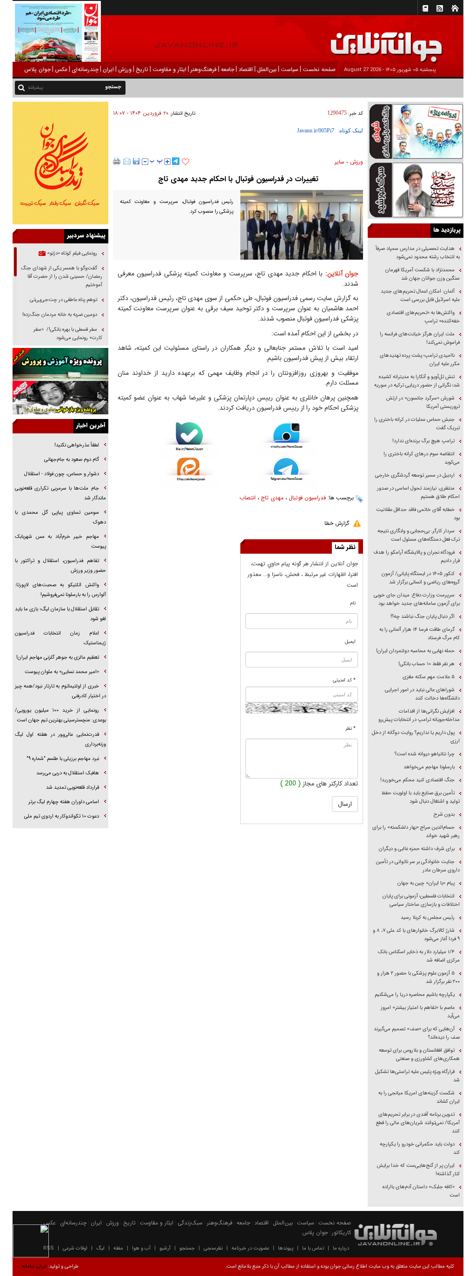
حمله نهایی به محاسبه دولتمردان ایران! (415, 651)
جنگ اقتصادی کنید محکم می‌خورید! (417, 780)
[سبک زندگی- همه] (60, 163)
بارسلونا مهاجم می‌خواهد (429, 767)
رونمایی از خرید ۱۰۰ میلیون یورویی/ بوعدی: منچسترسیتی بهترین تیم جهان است (60, 715)
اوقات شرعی (75, 1248)
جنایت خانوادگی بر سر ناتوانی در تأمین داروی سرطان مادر (418, 866)
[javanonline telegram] (175, 161)
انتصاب (247, 497)
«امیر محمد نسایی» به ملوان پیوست (62, 672)
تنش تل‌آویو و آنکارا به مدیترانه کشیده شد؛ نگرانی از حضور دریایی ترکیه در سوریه (417, 381)
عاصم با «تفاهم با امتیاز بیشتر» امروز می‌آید (420, 1012)
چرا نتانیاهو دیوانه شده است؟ (425, 754)
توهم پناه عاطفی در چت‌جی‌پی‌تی (63, 300)
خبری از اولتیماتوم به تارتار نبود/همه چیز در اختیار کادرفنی (60, 691)
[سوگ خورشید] (415, 189)
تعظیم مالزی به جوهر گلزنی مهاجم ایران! (57, 657)
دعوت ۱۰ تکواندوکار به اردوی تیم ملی (61, 816)
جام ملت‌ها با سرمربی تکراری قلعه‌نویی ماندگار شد (60, 493)
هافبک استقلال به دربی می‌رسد (67, 773)
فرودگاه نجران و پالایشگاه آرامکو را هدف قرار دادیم (416, 557)
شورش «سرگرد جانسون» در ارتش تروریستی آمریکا (423, 402)
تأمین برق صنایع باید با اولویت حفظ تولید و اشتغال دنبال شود (420, 797)
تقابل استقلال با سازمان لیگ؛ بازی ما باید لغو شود (60, 614)
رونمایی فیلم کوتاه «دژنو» (71, 253)
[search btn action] (21, 87)
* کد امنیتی (344, 680)
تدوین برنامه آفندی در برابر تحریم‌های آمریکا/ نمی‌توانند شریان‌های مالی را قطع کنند (418, 1123)
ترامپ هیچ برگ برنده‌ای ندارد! (423, 441)
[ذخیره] (136, 161)
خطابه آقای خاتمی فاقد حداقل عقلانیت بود (418, 514)
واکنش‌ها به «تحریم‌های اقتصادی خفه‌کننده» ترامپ (423, 317)
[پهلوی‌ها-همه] (60, 397)
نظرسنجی (213, 1248)
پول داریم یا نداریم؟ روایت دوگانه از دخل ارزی (416, 737)
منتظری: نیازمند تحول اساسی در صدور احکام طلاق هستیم (418, 492)
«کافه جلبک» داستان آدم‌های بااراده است (421, 1191)
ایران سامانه (34, 1266)
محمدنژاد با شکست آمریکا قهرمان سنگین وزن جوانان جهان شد (422, 274)
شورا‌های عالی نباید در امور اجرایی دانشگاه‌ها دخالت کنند (422, 694)
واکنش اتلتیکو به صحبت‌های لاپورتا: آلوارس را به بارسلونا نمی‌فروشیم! (60, 590)
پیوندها (285, 1248)
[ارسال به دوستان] (127, 161)
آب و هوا (141, 1248)
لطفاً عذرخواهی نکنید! (76, 445)
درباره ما (341, 1248)
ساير (339, 161)
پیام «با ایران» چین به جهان (425, 883)
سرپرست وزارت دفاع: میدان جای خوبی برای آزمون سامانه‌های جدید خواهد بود (417, 599)
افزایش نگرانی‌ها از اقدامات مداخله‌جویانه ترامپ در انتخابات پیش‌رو (419, 715)
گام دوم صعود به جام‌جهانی (71, 460)
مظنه (118, 1248)
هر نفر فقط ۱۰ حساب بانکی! (426, 664)
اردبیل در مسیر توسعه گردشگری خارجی (414, 475)
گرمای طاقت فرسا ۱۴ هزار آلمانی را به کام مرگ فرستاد (419, 634)
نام (353, 603)
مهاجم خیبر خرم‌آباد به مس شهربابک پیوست (60, 541)
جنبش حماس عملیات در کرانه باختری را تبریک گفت (417, 424)
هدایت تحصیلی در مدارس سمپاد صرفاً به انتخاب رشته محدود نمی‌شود (418, 253)
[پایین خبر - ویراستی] (287, 439)
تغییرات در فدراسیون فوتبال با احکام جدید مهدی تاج (238, 179)
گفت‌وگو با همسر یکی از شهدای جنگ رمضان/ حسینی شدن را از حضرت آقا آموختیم (61, 276)
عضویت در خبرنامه (250, 1248)
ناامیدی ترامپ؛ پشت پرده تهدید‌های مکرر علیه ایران (420, 360)
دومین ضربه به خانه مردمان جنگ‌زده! (59, 315)
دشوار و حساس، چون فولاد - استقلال (61, 474)
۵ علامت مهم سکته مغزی (429, 677)
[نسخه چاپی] (117, 161)
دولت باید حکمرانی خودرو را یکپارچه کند (420, 1148)
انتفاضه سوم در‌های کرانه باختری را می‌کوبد (421, 458)
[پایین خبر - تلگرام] (287, 472)
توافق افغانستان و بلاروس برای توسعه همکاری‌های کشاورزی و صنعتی (419, 1055)
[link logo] (370, 40)
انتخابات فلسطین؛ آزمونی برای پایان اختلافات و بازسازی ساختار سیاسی (421, 900)
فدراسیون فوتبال (307, 497)
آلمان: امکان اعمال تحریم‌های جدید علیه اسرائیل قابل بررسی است (420, 296)
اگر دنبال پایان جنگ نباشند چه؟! (422, 617)
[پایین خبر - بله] (189, 440)
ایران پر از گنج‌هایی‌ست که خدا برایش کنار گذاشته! (418, 1170)
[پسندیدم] (185, 162)
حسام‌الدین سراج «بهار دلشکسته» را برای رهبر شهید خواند (416, 832)
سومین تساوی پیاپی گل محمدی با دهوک (60, 517)
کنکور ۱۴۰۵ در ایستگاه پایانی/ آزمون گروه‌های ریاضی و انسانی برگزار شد (421, 578)
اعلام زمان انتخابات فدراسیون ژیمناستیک (60, 638)
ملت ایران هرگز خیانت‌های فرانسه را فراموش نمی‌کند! (420, 338)
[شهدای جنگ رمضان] (415, 131)
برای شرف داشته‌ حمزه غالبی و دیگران (417, 849)
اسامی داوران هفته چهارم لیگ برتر (63, 802)
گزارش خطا (336, 523)
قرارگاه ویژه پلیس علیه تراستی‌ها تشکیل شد (417, 1076)
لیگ (100, 1248)
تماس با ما (313, 1248)
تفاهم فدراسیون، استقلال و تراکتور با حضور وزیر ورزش (60, 566)
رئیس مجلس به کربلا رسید (428, 918)
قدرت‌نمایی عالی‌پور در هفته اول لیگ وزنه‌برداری (60, 739)
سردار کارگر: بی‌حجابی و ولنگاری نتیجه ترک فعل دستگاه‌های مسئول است (418, 535)
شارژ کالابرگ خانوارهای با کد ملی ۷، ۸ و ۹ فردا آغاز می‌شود (416, 935)
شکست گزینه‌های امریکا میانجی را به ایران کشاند (419, 1097)
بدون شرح (444, 814)
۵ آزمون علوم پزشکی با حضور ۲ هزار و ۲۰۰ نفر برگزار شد (418, 977)
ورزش (356, 161)
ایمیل (350, 642)
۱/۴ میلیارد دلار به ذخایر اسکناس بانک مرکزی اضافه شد (419, 956)
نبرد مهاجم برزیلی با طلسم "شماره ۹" (62, 759)
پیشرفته (35, 87)
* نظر (350, 729)
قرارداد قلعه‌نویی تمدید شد (72, 788)
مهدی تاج (272, 497)
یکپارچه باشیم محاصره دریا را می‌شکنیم (415, 995)
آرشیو (165, 1248)
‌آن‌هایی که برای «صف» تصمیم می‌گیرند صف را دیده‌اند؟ (417, 1033)
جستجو (187, 1248)
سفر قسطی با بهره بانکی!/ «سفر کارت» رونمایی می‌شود (67, 334)
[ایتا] (189, 473)
